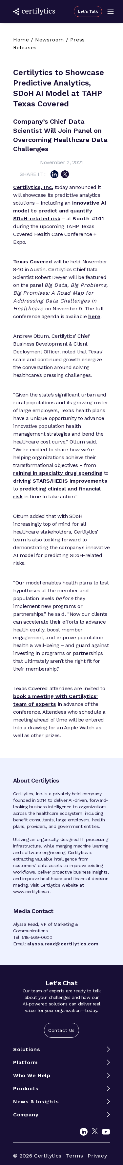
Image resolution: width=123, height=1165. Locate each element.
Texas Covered (32, 261)
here (94, 316)
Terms (74, 1156)
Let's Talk (88, 11)
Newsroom (49, 40)
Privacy (97, 1156)
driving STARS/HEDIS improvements (60, 481)
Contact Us (61, 1030)
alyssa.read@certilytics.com (63, 943)
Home (21, 40)
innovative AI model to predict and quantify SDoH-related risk (59, 211)
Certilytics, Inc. (33, 187)
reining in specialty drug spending (57, 473)
